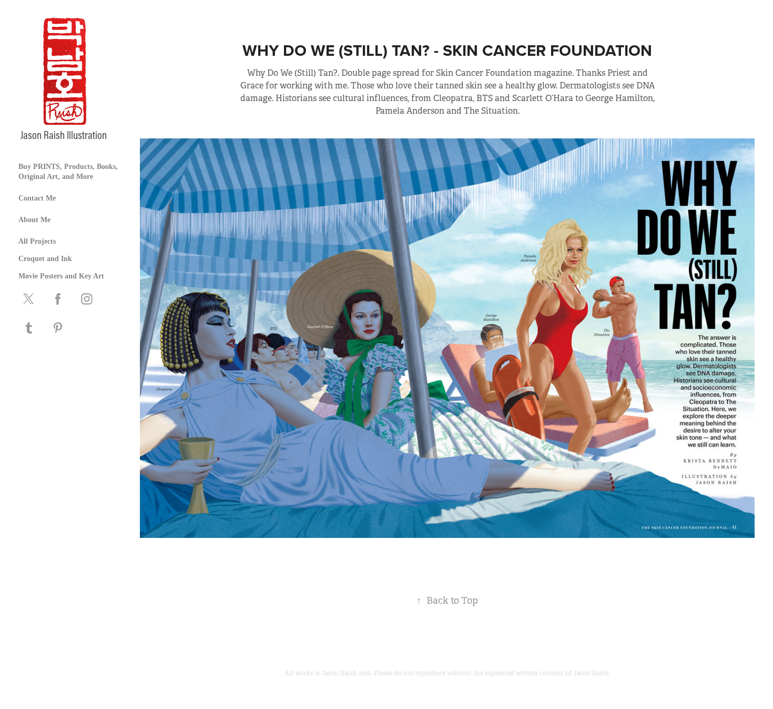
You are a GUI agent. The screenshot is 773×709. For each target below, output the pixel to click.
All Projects (37, 241)
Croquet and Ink (45, 259)
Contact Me (37, 198)
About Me (34, 220)
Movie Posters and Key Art (61, 276)
